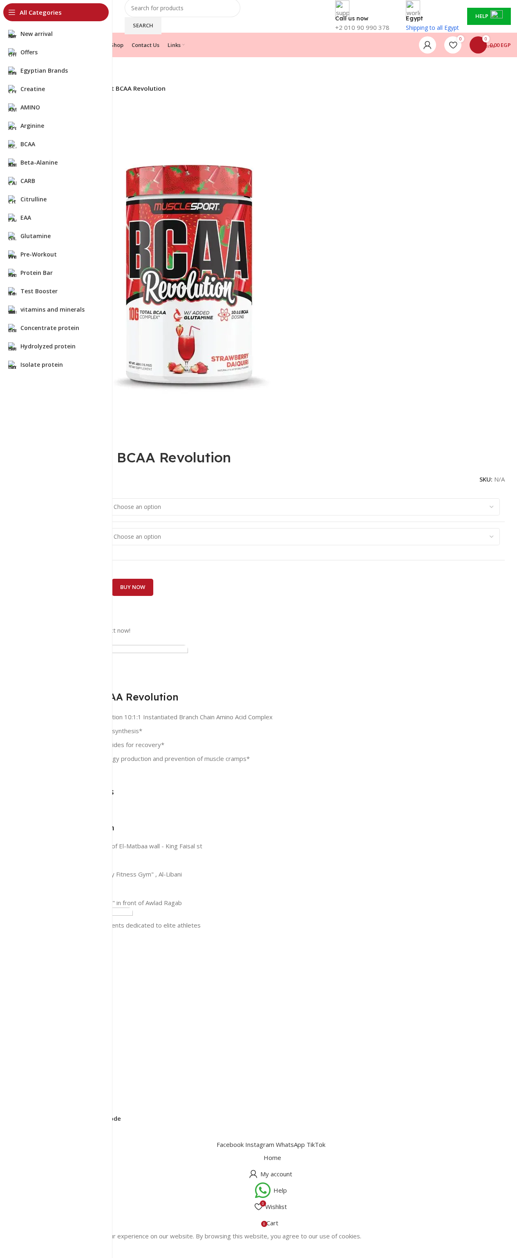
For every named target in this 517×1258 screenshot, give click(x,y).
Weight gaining (50, 1053)
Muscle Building (51, 1011)
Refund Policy (49, 1098)
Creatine (42, 984)
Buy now (132, 587)
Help (481, 16)
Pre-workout (47, 1039)
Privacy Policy (49, 1084)
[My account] (427, 45)
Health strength (51, 997)
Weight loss (46, 1025)
